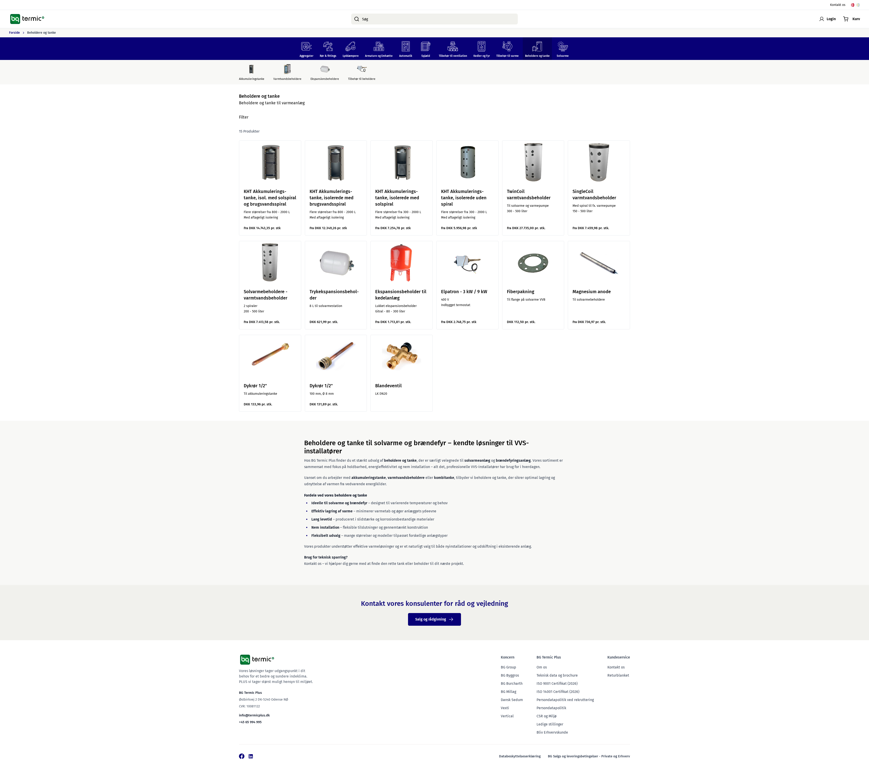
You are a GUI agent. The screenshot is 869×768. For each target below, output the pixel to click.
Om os (542, 667)
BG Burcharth (512, 683)
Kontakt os (837, 5)
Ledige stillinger (550, 724)
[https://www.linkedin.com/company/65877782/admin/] (250, 756)
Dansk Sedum (512, 700)
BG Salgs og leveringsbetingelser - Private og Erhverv (589, 756)
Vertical (507, 716)
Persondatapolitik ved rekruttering (565, 700)
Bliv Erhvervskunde (552, 732)
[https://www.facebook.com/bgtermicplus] (241, 756)
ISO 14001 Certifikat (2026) (558, 692)
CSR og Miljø (546, 716)
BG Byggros (510, 675)
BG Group (508, 667)
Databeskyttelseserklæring (520, 756)
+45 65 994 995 (250, 722)
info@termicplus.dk (254, 715)
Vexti (505, 708)
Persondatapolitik (551, 708)
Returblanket (618, 675)
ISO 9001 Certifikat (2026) (557, 683)
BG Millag (508, 692)
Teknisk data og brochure (557, 675)
